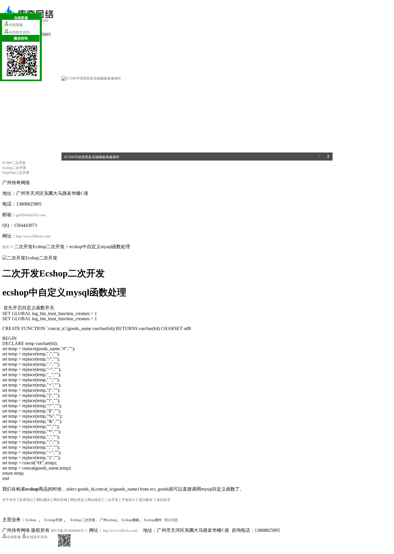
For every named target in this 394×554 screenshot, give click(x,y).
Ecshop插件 (153, 520)
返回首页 (163, 500)
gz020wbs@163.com (30, 215)
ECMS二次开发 (14, 163)
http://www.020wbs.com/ (33, 236)
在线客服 (14, 537)
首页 (5, 247)
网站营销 (60, 500)
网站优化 (77, 500)
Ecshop (30, 520)
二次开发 (111, 500)
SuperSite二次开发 (15, 173)
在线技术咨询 (37, 537)
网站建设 (43, 500)
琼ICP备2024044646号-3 (69, 531)
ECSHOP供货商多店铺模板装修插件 (91, 157)
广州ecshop (108, 520)
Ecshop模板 (130, 520)
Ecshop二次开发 (14, 168)
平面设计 (128, 500)
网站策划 (94, 500)
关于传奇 (9, 500)
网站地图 (171, 520)
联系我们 (26, 500)
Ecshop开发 (53, 520)
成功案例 (145, 500)
